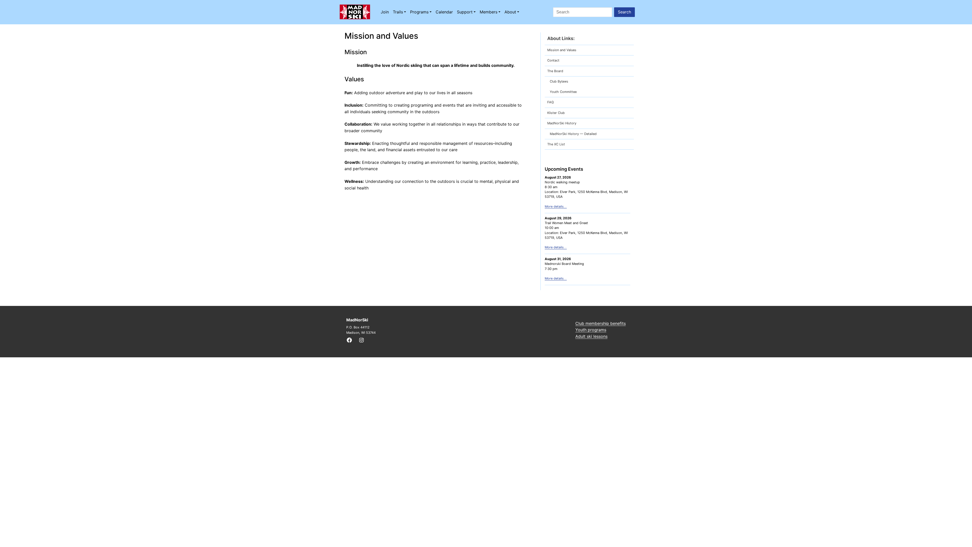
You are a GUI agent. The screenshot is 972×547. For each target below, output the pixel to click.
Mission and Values (561, 50)
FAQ (550, 102)
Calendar (444, 11)
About (510, 11)
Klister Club (556, 113)
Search (624, 11)
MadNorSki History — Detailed (573, 134)
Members (488, 11)
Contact (553, 60)
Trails (398, 11)
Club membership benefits (600, 323)
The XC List (556, 144)
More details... (556, 206)
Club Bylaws (559, 81)
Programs (419, 11)
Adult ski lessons (591, 336)
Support (465, 11)
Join (385, 11)
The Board (555, 71)
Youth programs (590, 329)
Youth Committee (563, 92)
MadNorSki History (561, 123)
